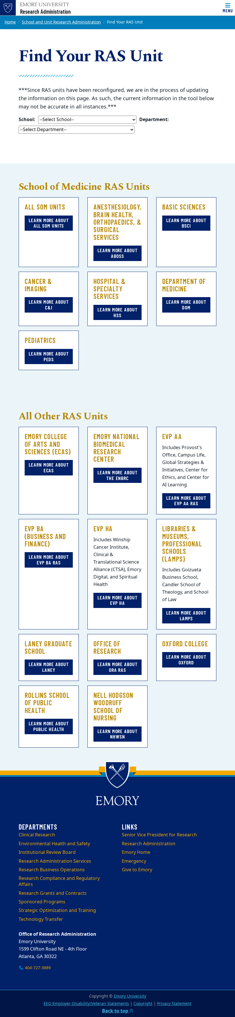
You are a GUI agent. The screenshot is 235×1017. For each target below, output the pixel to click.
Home (10, 22)
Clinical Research (37, 835)
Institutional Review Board (47, 852)
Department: (154, 119)
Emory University (130, 996)
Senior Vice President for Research (159, 835)
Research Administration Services (55, 861)
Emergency (134, 861)
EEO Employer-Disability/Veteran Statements (86, 1004)
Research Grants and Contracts (53, 893)
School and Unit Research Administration (61, 22)
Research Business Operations (52, 869)
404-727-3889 (37, 968)
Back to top (115, 1011)
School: (27, 119)
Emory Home (136, 852)
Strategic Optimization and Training (57, 910)
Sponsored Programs (42, 901)
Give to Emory (137, 869)
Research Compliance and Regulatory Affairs (59, 881)
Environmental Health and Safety (54, 843)
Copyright (143, 1004)
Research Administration (45, 11)
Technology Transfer (41, 919)
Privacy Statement (174, 1004)
